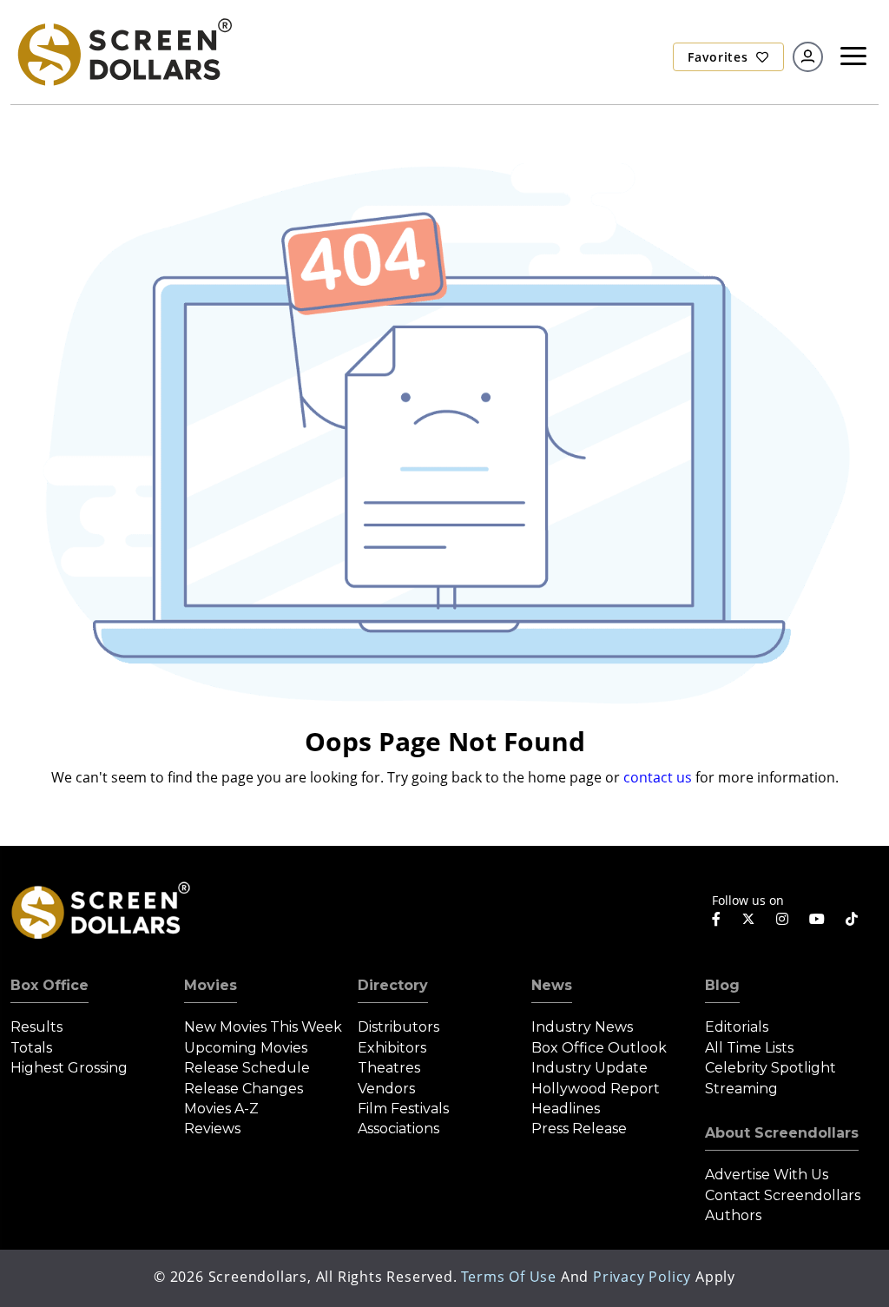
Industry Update (589, 1067)
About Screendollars (782, 1133)
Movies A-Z (221, 1108)
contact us (657, 777)
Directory (393, 985)
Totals (31, 1048)
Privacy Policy (642, 1276)
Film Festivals (403, 1108)
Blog (722, 985)
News (551, 985)
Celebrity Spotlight (770, 1067)
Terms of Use (508, 1276)
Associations (398, 1128)
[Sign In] (808, 57)
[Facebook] (716, 918)
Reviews (212, 1128)
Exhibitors (392, 1048)
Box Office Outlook (599, 1048)
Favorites (720, 57)
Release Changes (243, 1088)
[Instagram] (782, 918)
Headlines (565, 1108)
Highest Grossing (69, 1067)
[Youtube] (817, 918)
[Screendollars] (124, 51)
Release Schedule (247, 1067)
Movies (210, 985)
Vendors (386, 1088)
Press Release (579, 1128)
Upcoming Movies (245, 1048)
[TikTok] (852, 918)
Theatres (389, 1067)
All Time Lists (749, 1048)
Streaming (741, 1088)
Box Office (49, 985)
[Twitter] (748, 918)
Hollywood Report (595, 1088)
